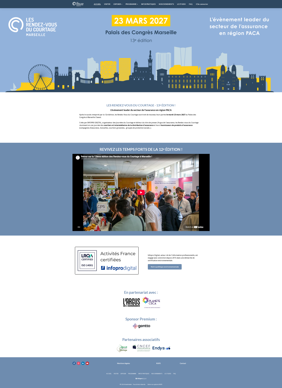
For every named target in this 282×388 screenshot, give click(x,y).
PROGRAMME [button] (131, 4)
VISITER (107, 4)
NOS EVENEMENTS (166, 4)
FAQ (190, 4)
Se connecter (202, 4)
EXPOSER (123, 373)
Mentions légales (123, 363)
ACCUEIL (97, 4)
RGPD (158, 363)
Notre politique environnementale (165, 267)
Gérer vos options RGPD (154, 384)
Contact (183, 363)
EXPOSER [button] (117, 4)
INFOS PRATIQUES (148, 4)
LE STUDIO (181, 4)
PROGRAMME (132, 373)
